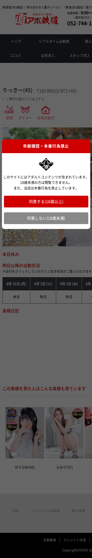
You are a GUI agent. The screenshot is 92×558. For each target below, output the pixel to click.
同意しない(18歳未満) (46, 218)
